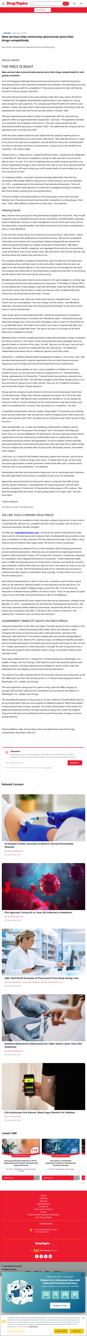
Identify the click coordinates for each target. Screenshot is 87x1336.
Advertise (44, 1198)
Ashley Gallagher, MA (15, 851)
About (43, 1195)
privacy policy (47, 768)
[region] (43, 1325)
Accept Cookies (61, 1331)
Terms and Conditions (43, 1209)
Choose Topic (41, 10)
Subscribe (73, 763)
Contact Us (43, 1206)
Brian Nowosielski (14, 1116)
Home (28, 1272)
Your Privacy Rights (43, 1217)
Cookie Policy (33, 1327)
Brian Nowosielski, (14, 982)
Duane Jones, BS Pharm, (31, 982)
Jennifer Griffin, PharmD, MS (52, 982)
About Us (37, 1272)
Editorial (43, 1201)
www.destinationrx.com (27, 532)
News (47, 1272)
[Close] (83, 1318)
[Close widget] (82, 1275)
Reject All (76, 1331)
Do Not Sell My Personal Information (43, 1214)
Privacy (43, 1212)
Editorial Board (43, 1204)
